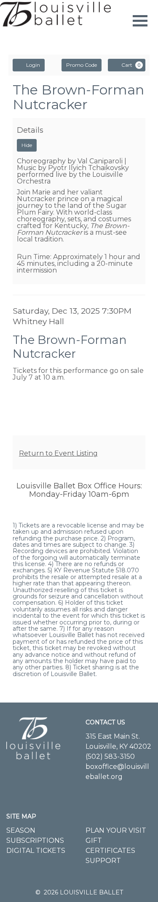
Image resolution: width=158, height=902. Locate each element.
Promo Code (81, 65)
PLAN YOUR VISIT (116, 830)
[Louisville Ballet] (33, 733)
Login (33, 65)
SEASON (20, 830)
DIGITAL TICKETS (35, 851)
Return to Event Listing (58, 453)
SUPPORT (103, 861)
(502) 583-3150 (110, 756)
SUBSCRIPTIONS (35, 840)
